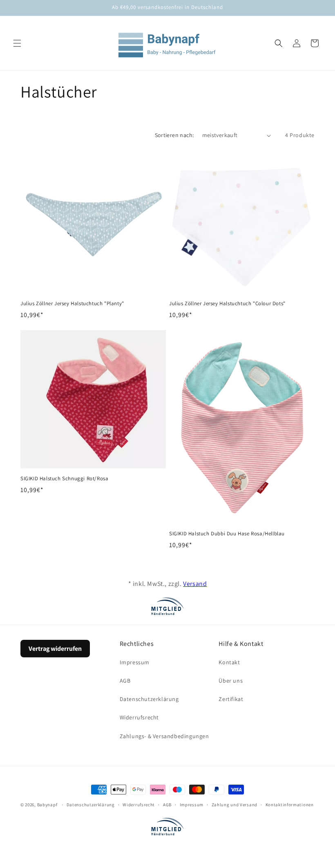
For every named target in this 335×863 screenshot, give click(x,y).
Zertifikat (231, 699)
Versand (195, 583)
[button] (17, 43)
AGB (125, 680)
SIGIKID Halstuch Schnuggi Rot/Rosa (64, 478)
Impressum (135, 662)
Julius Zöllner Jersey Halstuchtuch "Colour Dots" (227, 303)
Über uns (231, 680)
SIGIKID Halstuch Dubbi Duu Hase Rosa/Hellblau (227, 533)
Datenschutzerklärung (149, 699)
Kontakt (229, 662)
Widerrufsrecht (139, 717)
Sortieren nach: (174, 135)
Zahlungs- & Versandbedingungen (164, 736)
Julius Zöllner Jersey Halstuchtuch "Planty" (72, 303)
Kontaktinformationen (290, 805)
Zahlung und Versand (234, 805)
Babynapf (47, 805)
